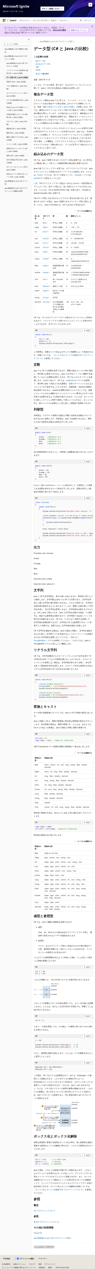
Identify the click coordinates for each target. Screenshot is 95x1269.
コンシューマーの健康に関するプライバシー (18, 1267)
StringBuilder (39, 640)
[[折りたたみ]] (29, 39)
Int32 (39, 175)
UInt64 (45, 259)
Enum (36, 485)
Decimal (46, 302)
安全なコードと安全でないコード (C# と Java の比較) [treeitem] (17, 175)
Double (78, 175)
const (76, 377)
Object (45, 290)
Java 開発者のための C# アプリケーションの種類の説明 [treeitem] (16, 189)
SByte (45, 227)
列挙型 (38, 70)
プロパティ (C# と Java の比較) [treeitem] (16, 122)
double (37, 178)
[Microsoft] (4, 20)
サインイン (88, 20)
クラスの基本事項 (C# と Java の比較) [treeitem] (17, 101)
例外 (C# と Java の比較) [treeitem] (15, 155)
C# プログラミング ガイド (44, 1210)
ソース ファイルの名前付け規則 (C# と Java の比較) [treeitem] (17, 71)
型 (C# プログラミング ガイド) (46, 1222)
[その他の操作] (91, 41)
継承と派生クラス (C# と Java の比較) (58, 106)
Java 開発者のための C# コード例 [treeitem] (16, 182)
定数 (37, 67)
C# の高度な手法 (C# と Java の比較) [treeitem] (16, 161)
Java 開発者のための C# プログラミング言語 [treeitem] (17, 64)
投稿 (40, 1264)
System (76, 183)
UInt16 (45, 247)
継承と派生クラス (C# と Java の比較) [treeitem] (17, 138)
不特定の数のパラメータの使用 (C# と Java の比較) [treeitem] (17, 115)
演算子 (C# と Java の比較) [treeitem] (16, 82)
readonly (70, 380)
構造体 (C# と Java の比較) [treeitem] (16, 128)
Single (45, 265)
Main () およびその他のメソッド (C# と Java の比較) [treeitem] (17, 108)
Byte (44, 223)
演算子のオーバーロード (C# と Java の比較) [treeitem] (16, 149)
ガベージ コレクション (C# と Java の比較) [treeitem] (17, 168)
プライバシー (49, 1264)
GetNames (50, 485)
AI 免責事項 (6, 1264)
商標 (49, 1267)
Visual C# (38, 1233)
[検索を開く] (81, 20)
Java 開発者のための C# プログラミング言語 (56, 41)
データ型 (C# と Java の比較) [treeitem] (17, 77)
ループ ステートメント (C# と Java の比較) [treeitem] (17, 94)
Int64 (45, 252)
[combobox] (16, 44)
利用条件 (42, 1267)
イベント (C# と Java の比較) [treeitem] (16, 144)
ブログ (31, 1264)
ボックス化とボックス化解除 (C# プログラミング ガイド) (59, 1189)
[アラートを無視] (90, 5)
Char (44, 279)
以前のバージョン (19, 1264)
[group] (63, 521)
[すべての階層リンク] (36, 41)
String (45, 297)
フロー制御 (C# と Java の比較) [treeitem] (16, 87)
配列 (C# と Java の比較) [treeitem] (15, 133)
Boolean (46, 286)
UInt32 (45, 238)
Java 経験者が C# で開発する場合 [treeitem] (16, 50)
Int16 (45, 243)
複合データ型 (40, 61)
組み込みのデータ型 (43, 64)
